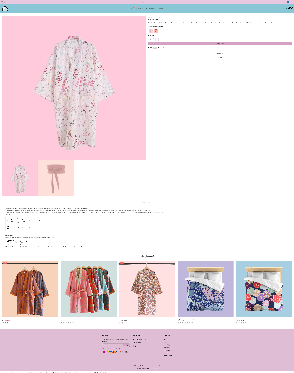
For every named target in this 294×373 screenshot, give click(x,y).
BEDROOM (140, 8)
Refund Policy (167, 350)
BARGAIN (161, 8)
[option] (74, 88)
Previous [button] (6, 88)
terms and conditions (117, 348)
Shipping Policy (167, 347)
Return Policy (167, 345)
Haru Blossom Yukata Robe (126, 319)
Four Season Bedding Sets (243, 319)
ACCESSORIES (151, 8)
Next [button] (142, 88)
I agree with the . (113, 348)
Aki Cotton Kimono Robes (9, 319)
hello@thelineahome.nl (140, 339)
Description (145, 202)
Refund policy (155, 368)
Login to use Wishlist (157, 39)
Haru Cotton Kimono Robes (68, 319)
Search (139, 368)
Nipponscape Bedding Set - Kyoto (187, 319)
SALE (132, 8)
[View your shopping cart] (291, 8)
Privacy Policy (167, 353)
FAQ (165, 342)
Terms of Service (168, 355)
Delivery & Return (220, 53)
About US (166, 339)
